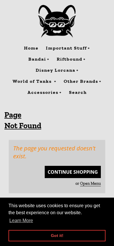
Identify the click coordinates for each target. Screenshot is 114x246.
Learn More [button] (21, 220)
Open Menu (90, 183)
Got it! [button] (57, 235)
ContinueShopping (73, 172)
